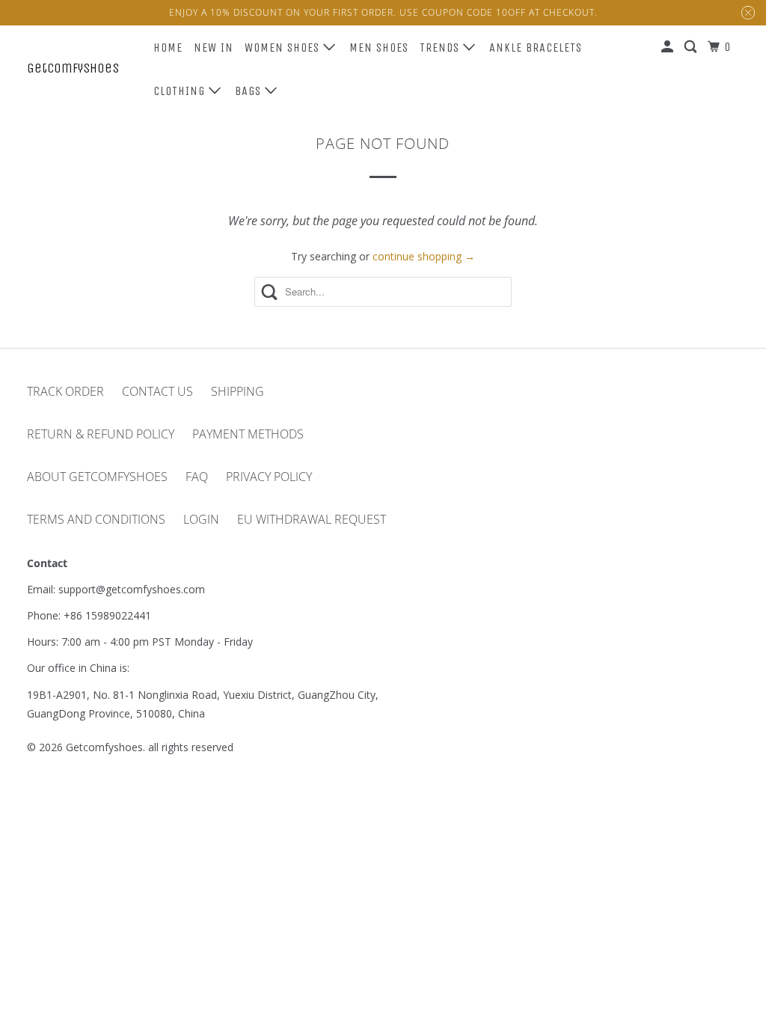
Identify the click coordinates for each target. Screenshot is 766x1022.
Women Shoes (284, 47)
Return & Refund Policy (100, 434)
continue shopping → (424, 256)
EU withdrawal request (311, 519)
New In (213, 47)
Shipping (237, 391)
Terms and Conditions (96, 519)
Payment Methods (248, 434)
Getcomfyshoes (73, 68)
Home (168, 47)
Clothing (181, 91)
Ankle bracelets (535, 47)
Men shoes (378, 47)
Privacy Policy (269, 476)
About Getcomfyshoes (97, 476)
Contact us (157, 391)
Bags (250, 91)
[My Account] (668, 47)
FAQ (197, 476)
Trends (441, 47)
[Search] (691, 47)
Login (201, 519)
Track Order (65, 391)
